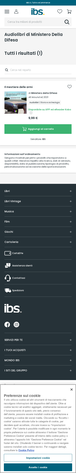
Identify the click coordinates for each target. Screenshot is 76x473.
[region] (38, 428)
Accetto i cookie (38, 467)
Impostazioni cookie (38, 457)
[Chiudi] (72, 389)
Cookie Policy (26, 450)
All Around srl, (35, 97)
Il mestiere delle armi (18, 87)
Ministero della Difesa (44, 93)
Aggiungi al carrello (40, 129)
